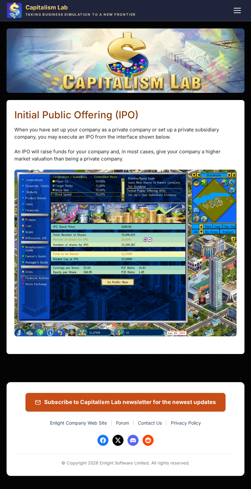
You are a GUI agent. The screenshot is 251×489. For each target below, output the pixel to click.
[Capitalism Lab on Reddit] (148, 440)
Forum (122, 423)
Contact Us (150, 423)
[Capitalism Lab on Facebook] (103, 440)
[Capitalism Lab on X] (118, 440)
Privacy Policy (186, 423)
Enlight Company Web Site (78, 423)
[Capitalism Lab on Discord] (133, 440)
